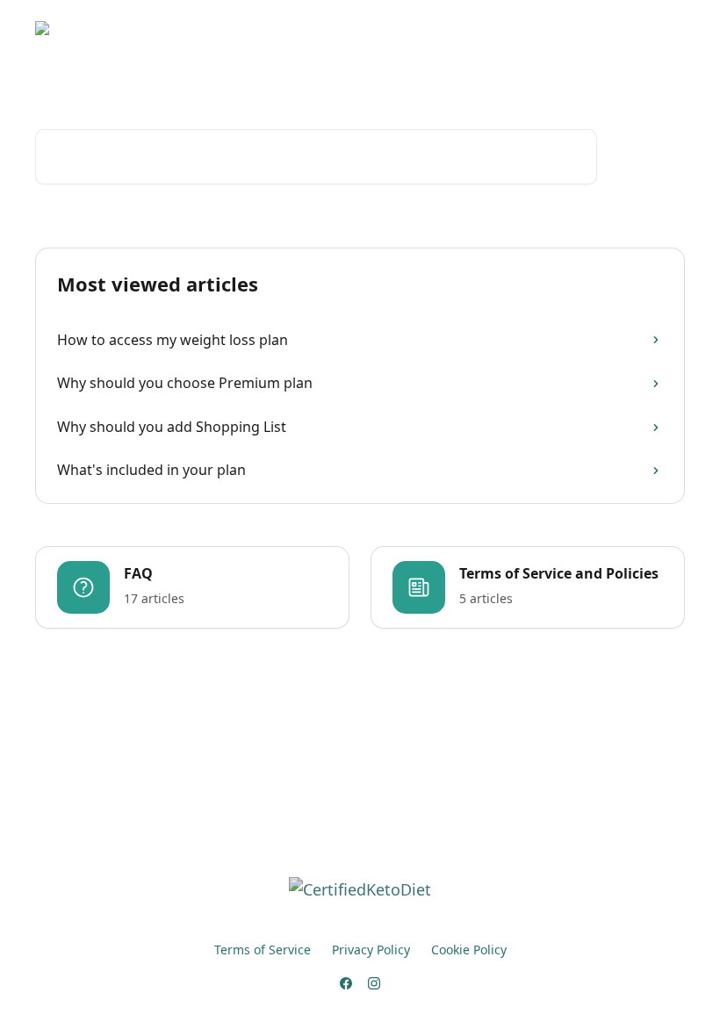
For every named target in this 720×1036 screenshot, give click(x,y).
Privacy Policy (371, 949)
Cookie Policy (469, 949)
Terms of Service (262, 949)
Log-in (479, 28)
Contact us (552, 28)
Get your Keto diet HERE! (364, 28)
